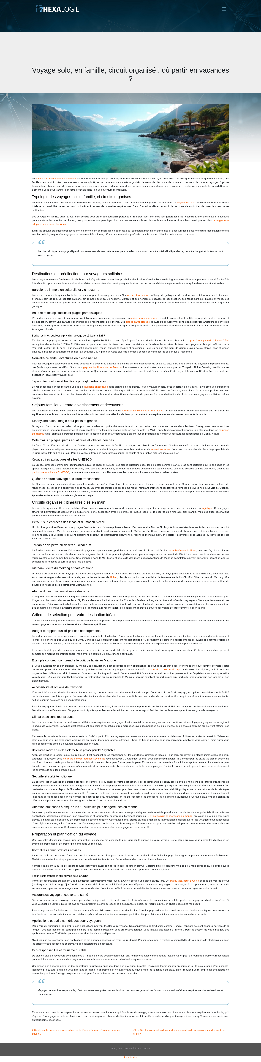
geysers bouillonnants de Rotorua (102, 367)
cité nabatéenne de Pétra (182, 550)
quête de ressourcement (144, 318)
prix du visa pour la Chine (184, 880)
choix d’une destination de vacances (56, 178)
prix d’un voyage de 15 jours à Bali (209, 340)
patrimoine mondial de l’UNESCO (50, 472)
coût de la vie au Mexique (166, 669)
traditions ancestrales (96, 386)
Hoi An (114, 577)
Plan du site (130, 1057)
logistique (207, 508)
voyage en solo (185, 202)
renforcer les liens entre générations (142, 410)
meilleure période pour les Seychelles (84, 758)
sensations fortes (160, 449)
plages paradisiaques (138, 321)
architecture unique (138, 295)
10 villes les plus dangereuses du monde (169, 815)
